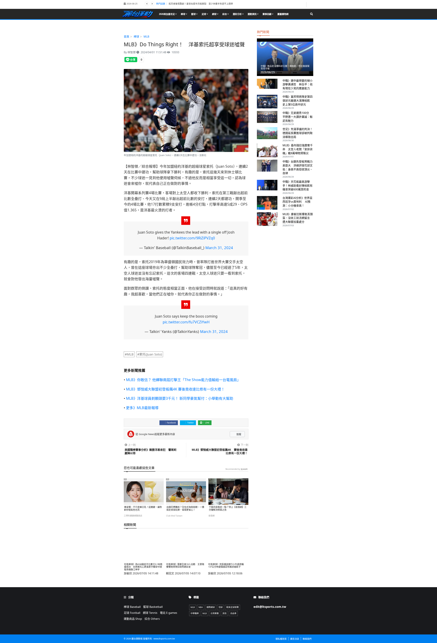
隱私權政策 (281, 638)
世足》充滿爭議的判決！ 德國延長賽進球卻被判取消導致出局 (299, 133)
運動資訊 (252, 14)
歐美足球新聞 (232, 607)
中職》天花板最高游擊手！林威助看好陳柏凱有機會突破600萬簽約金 (298, 185)
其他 (224, 613)
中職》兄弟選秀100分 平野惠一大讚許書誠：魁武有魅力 (298, 116)
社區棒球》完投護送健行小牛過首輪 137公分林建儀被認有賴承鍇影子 (227, 565)
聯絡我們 (307, 638)
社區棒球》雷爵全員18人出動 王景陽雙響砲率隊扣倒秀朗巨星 (185, 565)
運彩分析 (237, 14)
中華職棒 (195, 613)
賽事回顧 (267, 14)
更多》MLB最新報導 (142, 407)
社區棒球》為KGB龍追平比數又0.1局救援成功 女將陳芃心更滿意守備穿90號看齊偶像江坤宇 (143, 567)
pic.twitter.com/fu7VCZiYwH (186, 322)
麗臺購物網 (282, 14)
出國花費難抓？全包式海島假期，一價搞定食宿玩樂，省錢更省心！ (185, 508)
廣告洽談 (294, 638)
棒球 (183, 14)
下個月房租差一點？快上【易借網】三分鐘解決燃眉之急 (227, 508)
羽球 (220, 607)
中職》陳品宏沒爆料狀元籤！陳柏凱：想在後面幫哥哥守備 (285, 67)
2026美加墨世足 (167, 14)
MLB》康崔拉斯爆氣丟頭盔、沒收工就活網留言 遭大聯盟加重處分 (298, 218)
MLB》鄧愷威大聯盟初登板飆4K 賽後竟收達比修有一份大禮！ (175, 389)
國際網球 (211, 607)
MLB (193, 607)
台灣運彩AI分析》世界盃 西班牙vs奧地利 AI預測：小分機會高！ (297, 201)
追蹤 (238, 434)
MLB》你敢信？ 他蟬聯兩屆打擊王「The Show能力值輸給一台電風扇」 (183, 379)
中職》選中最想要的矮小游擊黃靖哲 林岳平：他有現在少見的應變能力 (298, 84)
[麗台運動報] (139, 14)
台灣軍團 (214, 613)
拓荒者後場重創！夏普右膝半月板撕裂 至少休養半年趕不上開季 (201, 3)
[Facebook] (303, 4)
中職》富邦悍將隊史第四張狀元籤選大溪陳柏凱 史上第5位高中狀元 (298, 100)
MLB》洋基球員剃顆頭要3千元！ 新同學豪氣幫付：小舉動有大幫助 (179, 398)
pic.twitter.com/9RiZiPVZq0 (192, 238)
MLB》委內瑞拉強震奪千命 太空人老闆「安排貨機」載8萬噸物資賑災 (298, 149)
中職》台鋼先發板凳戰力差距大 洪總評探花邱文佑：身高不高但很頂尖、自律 (298, 167)
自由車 (233, 613)
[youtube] (310, 4)
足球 (204, 14)
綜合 (224, 14)
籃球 (193, 14)
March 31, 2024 (219, 247)
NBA (201, 607)
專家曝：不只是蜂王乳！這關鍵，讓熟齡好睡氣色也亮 (143, 508)
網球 (214, 14)
